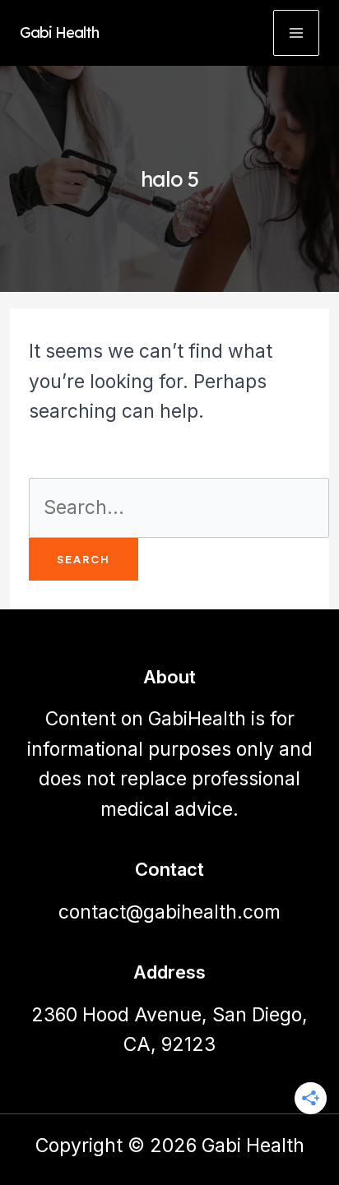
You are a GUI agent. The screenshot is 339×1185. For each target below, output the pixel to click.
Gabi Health (59, 32)
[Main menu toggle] (296, 33)
